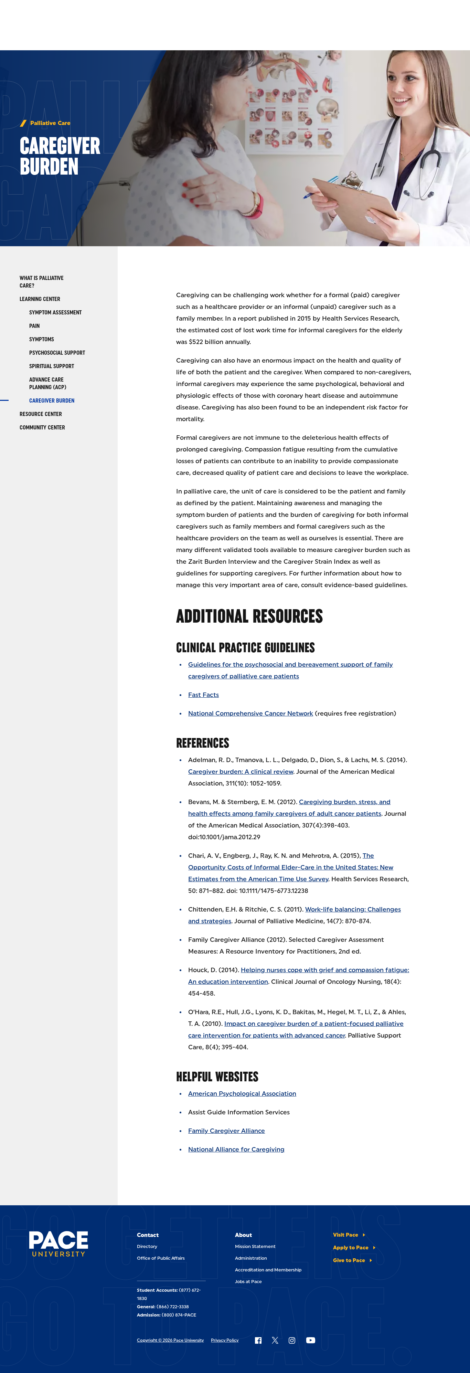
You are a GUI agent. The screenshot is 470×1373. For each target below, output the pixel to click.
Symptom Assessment (55, 312)
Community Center (42, 427)
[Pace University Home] (58, 1245)
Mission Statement (255, 1246)
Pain (34, 326)
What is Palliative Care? (42, 282)
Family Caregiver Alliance (226, 1131)
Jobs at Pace (248, 1281)
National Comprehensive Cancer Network (250, 713)
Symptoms (41, 339)
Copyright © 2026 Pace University (170, 1340)
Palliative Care (50, 123)
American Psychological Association (242, 1094)
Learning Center (40, 299)
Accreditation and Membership (268, 1269)
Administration (251, 1258)
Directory (147, 1246)
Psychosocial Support (57, 353)
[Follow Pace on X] (275, 1340)
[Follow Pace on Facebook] (258, 1340)
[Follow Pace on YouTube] (311, 1340)
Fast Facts (203, 695)
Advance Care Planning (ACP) (47, 383)
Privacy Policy (224, 1340)
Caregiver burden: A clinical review (240, 772)
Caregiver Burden (51, 400)
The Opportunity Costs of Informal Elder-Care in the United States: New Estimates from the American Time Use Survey (290, 867)
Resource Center (41, 414)
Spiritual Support (51, 366)
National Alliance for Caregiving (236, 1149)
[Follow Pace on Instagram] (292, 1340)
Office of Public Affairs (161, 1258)
